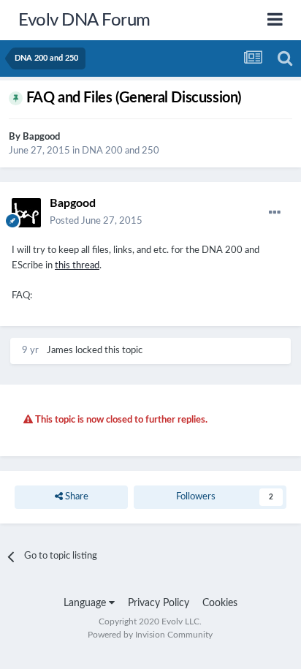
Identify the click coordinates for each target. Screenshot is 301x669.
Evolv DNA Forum (84, 20)
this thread (77, 266)
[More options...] (274, 213)
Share (75, 497)
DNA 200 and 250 (120, 151)
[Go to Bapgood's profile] (26, 212)
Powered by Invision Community (150, 634)
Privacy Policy (158, 603)
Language (86, 603)
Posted (96, 221)
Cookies (219, 603)
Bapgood (41, 137)
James (60, 350)
